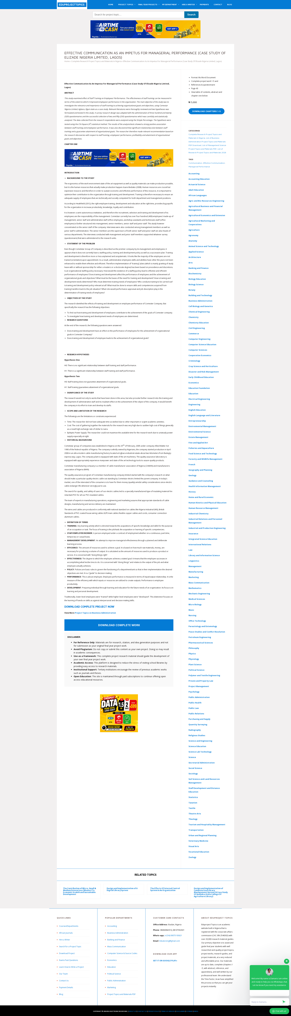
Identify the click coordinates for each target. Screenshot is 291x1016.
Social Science (195, 768)
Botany (192, 290)
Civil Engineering (197, 328)
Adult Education (196, 190)
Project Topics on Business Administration (95, 613)
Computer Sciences (198, 350)
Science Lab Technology (200, 752)
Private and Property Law (201, 681)
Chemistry (194, 317)
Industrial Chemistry (199, 513)
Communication (195, 163)
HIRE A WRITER (188, 4)
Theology (193, 819)
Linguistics (194, 561)
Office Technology (197, 621)
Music (191, 610)
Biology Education (197, 279)
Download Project (67, 953)
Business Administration (200, 301)
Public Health (195, 702)
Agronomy (193, 235)
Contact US (142, 1011)
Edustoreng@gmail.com (169, 941)
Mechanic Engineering (199, 593)
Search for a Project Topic (70, 946)
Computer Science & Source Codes (122, 953)
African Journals (66, 933)
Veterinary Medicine (198, 841)
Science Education (197, 746)
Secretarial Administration (202, 762)
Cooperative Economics (200, 355)
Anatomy (193, 241)
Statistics (193, 797)
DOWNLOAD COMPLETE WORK (119, 625)
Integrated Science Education (203, 539)
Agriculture (194, 230)
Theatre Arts (195, 813)
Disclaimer (180, 1011)
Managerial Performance (199, 166)
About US (132, 1011)
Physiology (194, 659)
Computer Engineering (199, 339)
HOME (110, 4)
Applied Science (196, 251)
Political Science (196, 670)
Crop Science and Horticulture (203, 366)
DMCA (196, 1011)
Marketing (194, 577)
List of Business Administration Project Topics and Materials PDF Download (207, 141)
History (192, 491)
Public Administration (199, 697)
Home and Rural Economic (201, 497)
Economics (112, 960)
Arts (191, 262)
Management (195, 566)
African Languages (198, 195)
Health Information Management (205, 486)
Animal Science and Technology (204, 246)
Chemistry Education (199, 322)
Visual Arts (194, 846)
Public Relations (196, 713)
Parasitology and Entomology (203, 626)
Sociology (193, 773)
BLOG (229, 4)
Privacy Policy (153, 1011)
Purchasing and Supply (199, 719)
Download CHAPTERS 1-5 (206, 111)
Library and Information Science (204, 555)
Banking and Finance (199, 268)
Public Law (194, 708)
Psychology (194, 692)
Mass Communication (199, 582)
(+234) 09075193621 (173, 935)
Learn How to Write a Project (71, 967)
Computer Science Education (202, 344)
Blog (61, 994)
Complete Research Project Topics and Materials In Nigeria (96, 61)
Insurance (193, 533)
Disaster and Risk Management (204, 371)
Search (191, 14)
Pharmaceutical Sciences (201, 642)
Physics (192, 653)
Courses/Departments (68, 926)
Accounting (194, 173)
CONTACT (218, 4)
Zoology (192, 857)
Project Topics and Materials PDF (121, 994)
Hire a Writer (64, 939)
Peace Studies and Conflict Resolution (207, 632)
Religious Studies (197, 735)
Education (111, 967)
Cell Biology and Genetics (201, 306)
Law (190, 550)
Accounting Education (199, 179)
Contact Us (64, 980)
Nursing (192, 615)
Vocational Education (199, 852)
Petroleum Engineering (200, 637)
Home (67, 61)
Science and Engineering (200, 741)
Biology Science (196, 284)
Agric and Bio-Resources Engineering (206, 201)
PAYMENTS (204, 4)
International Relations (200, 544)
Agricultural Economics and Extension (207, 215)
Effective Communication (214, 163)
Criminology (194, 361)
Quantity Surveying (198, 724)
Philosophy (194, 648)
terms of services (168, 1011)
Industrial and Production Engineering (207, 528)
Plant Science (195, 664)
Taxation (193, 802)
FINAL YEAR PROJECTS (147, 4)
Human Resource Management (203, 508)
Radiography (195, 730)
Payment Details (66, 987)
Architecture (195, 257)
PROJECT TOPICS (125, 4)
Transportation (196, 830)
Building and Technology (200, 295)
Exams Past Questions (68, 960)
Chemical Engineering (199, 311)
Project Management (199, 686)
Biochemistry (195, 273)
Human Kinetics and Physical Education (207, 502)
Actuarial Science (197, 184)
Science (192, 757)
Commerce (194, 333)
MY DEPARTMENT (169, 4)
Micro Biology (195, 604)
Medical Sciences (197, 599)
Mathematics (195, 588)
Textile (192, 808)
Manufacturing (196, 572)
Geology (192, 475)
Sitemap (189, 1011)
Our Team (63, 974)
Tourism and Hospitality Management (207, 824)
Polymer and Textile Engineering (204, 675)
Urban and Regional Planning (202, 835)
